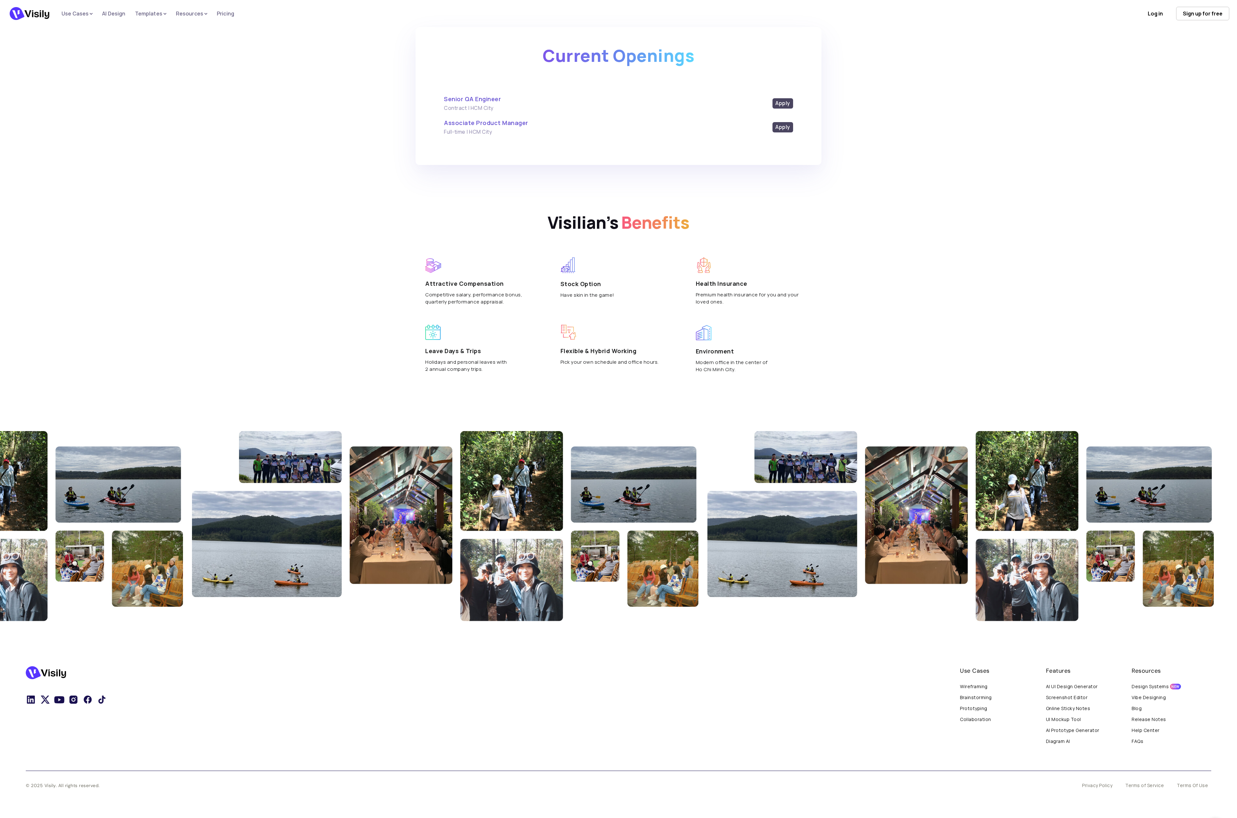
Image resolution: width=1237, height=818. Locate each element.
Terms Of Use (1192, 785)
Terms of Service (1144, 785)
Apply (782, 103)
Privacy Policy (1097, 785)
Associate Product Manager (486, 123)
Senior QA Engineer (472, 99)
